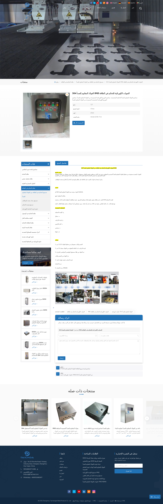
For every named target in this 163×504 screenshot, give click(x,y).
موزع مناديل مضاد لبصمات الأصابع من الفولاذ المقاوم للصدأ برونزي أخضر (39, 322)
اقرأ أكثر (34, 282)
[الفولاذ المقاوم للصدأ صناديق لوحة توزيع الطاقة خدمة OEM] (97, 412)
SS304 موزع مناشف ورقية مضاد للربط (94, 458)
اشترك (127, 471)
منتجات (87, 8)
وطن (64, 8)
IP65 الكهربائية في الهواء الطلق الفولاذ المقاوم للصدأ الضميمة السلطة (66, 428)
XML (94, 500)
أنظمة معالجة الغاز (27, 218)
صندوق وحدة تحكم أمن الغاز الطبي (92, 475)
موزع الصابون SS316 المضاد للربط (92, 461)
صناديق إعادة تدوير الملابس (29, 169)
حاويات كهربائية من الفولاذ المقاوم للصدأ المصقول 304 (34, 428)
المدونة (62, 479)
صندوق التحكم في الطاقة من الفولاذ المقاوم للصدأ (89, 82)
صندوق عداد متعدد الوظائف (30, 200)
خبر (133, 8)
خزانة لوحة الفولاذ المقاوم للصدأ (92, 464)
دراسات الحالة (101, 8)
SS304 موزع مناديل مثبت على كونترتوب (39, 332)
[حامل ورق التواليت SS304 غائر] (27, 290)
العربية (141, 3)
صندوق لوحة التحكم (27, 205)
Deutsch (123, 3)
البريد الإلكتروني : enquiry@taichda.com (31, 473)
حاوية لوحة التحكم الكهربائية (30, 209)
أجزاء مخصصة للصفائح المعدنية (31, 232)
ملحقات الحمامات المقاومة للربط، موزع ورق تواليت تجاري (39, 278)
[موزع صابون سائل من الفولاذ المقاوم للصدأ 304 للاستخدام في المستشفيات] (27, 356)
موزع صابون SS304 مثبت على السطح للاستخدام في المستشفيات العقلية (39, 343)
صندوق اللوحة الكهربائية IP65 (91, 472)
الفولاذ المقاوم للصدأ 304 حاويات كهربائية (122, 311)
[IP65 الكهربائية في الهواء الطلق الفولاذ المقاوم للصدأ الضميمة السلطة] (66, 412)
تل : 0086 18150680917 (30, 469)
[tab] (61, 163)
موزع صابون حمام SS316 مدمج (39, 300)
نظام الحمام (25, 174)
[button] (147, 418)
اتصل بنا (123, 8)
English (115, 3)
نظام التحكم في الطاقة (67, 82)
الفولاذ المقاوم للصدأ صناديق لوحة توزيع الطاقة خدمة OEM (97, 428)
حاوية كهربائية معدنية (28, 237)
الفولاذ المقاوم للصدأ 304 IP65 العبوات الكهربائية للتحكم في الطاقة (80, 330)
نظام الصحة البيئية (27, 227)
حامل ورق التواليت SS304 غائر (39, 289)
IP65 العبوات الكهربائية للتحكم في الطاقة (98, 311)
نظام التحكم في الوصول (29, 213)
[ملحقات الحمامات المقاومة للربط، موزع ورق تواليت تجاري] (27, 279)
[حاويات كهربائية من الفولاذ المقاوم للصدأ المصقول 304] (34, 412)
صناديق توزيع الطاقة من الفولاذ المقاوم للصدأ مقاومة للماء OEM (128, 428)
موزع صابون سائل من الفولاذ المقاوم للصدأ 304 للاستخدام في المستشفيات (40, 354)
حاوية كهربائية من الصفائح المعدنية (31, 241)
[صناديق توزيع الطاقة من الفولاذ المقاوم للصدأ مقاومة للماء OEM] (128, 412)
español (132, 3)
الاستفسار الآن (79, 123)
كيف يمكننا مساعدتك (31, 252)
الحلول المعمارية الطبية (28, 183)
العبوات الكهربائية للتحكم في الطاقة (76, 311)
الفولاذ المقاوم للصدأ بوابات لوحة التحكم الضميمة (94, 468)
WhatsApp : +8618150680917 (32, 477)
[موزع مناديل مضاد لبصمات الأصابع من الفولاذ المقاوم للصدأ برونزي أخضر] (27, 323)
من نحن (74, 8)
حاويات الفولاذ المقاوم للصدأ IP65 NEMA (94, 481)
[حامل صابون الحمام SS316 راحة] (27, 312)
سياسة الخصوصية (102, 500)
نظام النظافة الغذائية (28, 223)
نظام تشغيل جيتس (27, 179)
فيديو (113, 8)
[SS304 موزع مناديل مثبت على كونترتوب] (27, 334)
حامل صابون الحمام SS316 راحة (39, 311)
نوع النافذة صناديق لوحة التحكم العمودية (94, 478)
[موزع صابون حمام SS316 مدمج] (27, 301)
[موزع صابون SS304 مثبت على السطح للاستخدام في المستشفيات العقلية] (27, 345)
